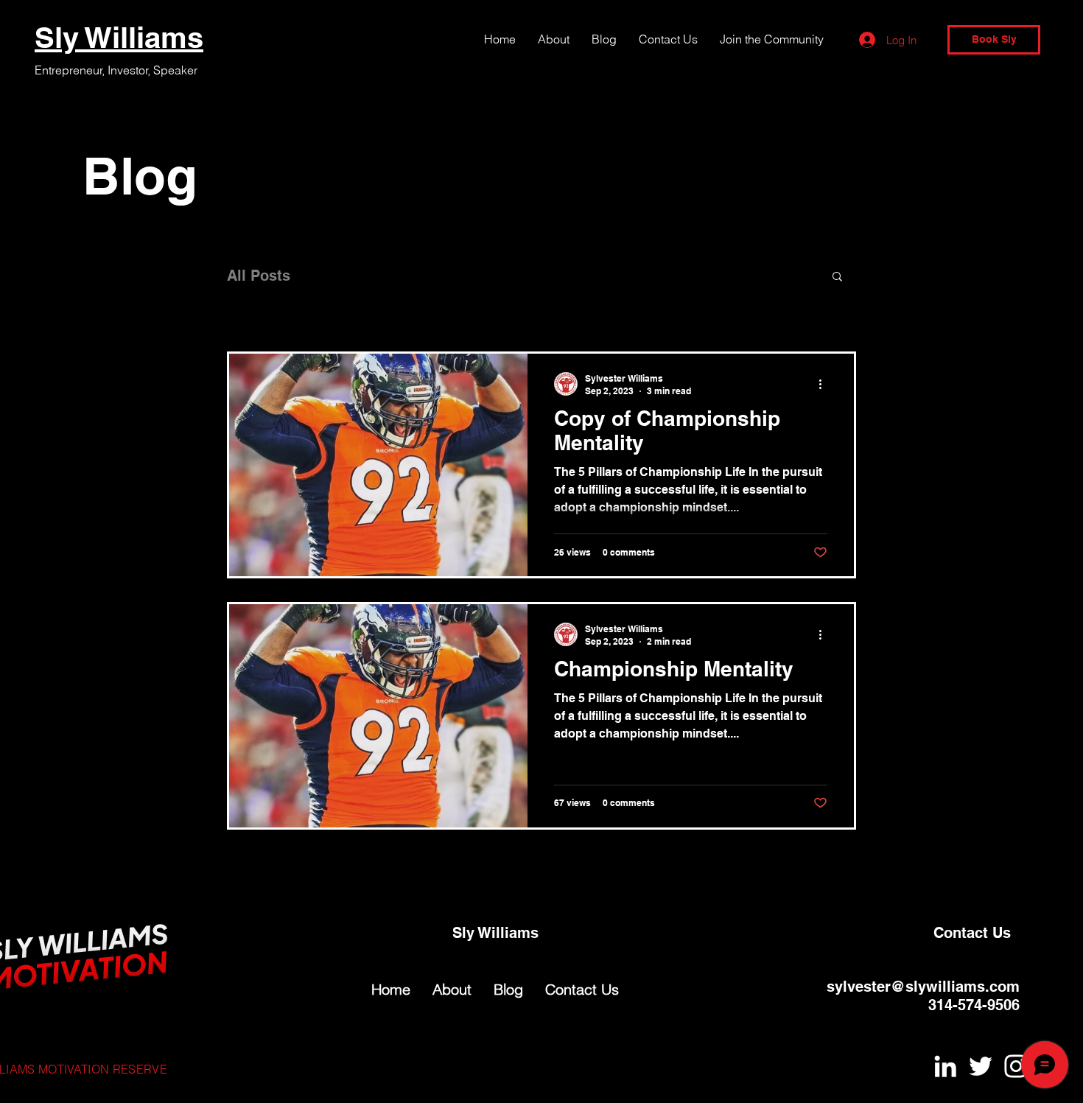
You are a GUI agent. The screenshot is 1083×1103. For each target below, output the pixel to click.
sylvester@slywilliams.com (923, 986)
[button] (837, 277)
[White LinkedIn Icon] (945, 1066)
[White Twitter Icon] (980, 1066)
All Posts (258, 275)
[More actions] (825, 384)
